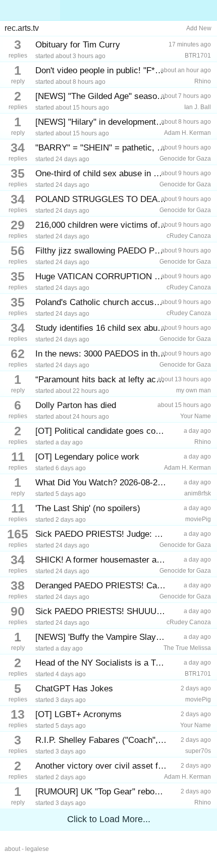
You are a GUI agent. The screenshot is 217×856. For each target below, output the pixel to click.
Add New (198, 28)
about (12, 848)
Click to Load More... (108, 819)
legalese (37, 848)
